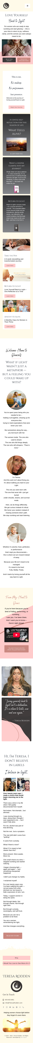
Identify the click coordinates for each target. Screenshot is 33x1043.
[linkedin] (13, 1007)
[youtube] (10, 1007)
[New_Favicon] (6, 3)
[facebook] (3, 1007)
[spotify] (16, 1007)
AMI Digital (24, 1037)
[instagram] (7, 1007)
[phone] (23, 1007)
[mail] (20, 1007)
